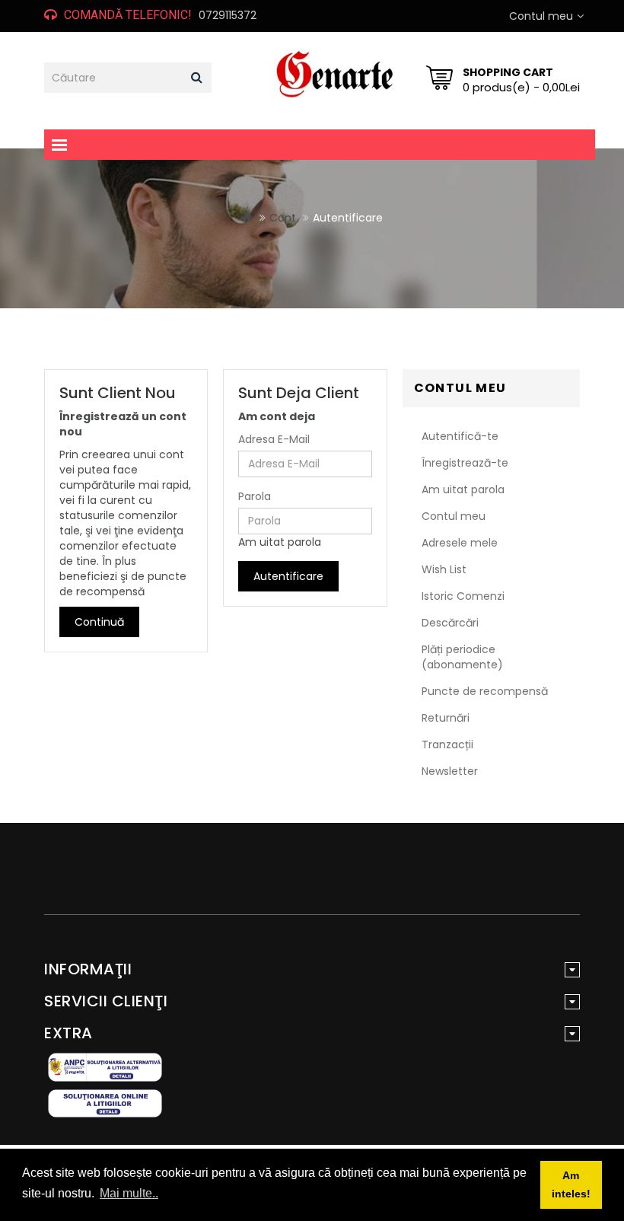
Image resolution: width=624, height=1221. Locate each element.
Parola (254, 496)
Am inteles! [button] (571, 1184)
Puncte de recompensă (485, 691)
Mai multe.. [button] (129, 1193)
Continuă (99, 622)
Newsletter (450, 771)
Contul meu (454, 516)
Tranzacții (447, 744)
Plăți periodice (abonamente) (462, 657)
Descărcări (450, 622)
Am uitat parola (279, 542)
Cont (282, 217)
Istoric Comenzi (463, 596)
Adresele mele (460, 542)
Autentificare (348, 217)
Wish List (444, 569)
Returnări (446, 717)
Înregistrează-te (465, 462)
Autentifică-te (460, 436)
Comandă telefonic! (128, 15)
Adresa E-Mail (274, 439)
